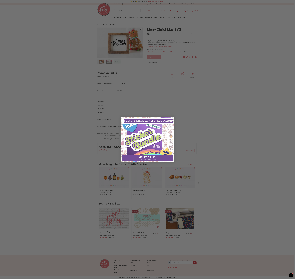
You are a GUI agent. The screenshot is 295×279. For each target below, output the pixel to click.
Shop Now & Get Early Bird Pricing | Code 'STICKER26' (148, 121)
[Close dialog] (172, 118)
